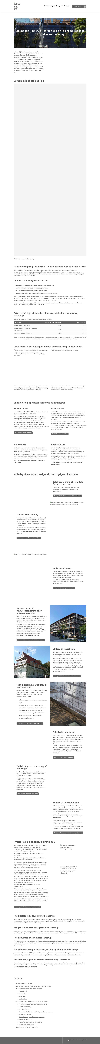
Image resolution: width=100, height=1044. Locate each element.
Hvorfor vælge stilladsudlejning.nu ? (26, 1027)
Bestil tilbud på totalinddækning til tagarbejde (30, 723)
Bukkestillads (23, 999)
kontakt (72, 868)
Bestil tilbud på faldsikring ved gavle (63, 757)
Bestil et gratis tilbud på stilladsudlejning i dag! (27, 907)
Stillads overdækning (25, 1006)
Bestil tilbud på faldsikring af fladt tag (28, 793)
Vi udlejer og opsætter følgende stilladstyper (29, 988)
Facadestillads (23, 991)
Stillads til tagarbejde (25, 1014)
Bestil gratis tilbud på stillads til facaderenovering (31, 640)
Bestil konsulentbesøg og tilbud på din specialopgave (68, 833)
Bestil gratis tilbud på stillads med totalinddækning (67, 496)
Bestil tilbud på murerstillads (59, 434)
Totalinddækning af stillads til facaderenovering (33, 1004)
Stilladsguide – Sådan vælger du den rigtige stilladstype (32, 1001)
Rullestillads (22, 996)
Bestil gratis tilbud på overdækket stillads (29, 538)
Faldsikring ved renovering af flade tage (30, 1022)
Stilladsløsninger (49, 6)
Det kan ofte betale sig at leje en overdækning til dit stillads (33, 986)
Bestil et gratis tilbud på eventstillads (64, 588)
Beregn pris (59, 6)
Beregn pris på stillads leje (24, 983)
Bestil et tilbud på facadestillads (23, 432)
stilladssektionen (24, 901)
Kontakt (66, 6)
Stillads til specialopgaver (26, 1024)
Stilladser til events (24, 1009)
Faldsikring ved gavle (25, 1019)
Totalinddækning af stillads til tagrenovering (32, 1017)
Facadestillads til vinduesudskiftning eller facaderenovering (36, 1012)
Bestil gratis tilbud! (78, 6)
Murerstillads (23, 994)
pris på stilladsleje (58, 303)
